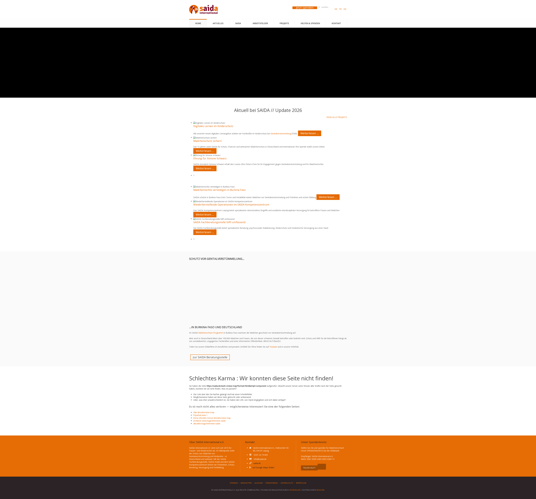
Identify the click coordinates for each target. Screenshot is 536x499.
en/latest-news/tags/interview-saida (209, 420)
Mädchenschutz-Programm (210, 332)
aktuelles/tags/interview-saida (206, 423)
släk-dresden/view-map (203, 412)
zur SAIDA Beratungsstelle (210, 357)
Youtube (273, 346)
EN (345, 9)
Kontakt (336, 23)
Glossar (258, 483)
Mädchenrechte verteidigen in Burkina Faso (219, 190)
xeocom (320, 490)
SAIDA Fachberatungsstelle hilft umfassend (219, 222)
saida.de (257, 463)
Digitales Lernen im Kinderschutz (213, 126)
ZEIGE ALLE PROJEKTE (336, 117)
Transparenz (271, 483)
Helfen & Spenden (310, 23)
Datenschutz (287, 483)
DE (336, 9)
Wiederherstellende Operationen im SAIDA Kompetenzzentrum (231, 204)
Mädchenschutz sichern (207, 141)
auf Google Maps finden (263, 467)
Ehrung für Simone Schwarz (210, 158)
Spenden (234, 483)
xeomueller (294, 490)
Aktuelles (218, 23)
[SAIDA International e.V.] (203, 9)
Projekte (284, 23)
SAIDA (238, 23)
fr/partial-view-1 (200, 415)
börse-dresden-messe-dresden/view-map (212, 418)
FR (340, 9)
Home (198, 23)
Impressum (301, 483)
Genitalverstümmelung (281, 133)
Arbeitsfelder (260, 23)
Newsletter (246, 483)
